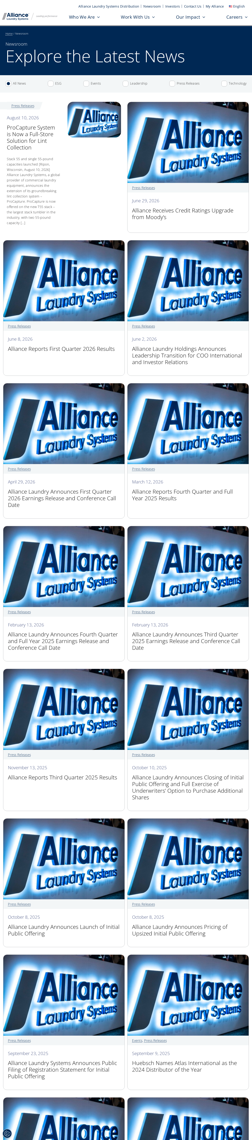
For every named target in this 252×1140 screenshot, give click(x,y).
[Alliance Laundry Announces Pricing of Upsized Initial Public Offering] (187, 821)
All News (19, 83)
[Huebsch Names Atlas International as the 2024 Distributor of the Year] (187, 957)
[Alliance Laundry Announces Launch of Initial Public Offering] (63, 821)
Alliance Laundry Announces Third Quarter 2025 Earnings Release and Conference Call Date (186, 637)
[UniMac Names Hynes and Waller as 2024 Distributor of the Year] (63, 1100)
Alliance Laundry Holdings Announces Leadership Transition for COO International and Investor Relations (187, 351)
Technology (237, 83)
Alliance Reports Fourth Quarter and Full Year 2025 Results (182, 490)
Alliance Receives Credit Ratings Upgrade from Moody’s (182, 209)
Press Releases (188, 83)
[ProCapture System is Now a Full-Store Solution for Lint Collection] (94, 104)
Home (9, 33)
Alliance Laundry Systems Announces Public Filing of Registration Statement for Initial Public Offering (62, 1065)
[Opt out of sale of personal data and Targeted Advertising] (7, 1133)
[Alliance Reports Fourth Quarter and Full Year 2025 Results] (187, 386)
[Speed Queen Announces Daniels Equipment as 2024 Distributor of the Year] (187, 1100)
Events (96, 83)
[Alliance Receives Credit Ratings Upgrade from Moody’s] (187, 104)
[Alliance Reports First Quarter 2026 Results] (63, 243)
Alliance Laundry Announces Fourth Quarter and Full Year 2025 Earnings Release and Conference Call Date (63, 637)
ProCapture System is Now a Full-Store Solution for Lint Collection (31, 133)
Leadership (138, 83)
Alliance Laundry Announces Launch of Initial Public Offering (64, 925)
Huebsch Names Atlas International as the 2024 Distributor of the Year (184, 1062)
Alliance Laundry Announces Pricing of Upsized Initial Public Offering (179, 925)
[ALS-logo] (29, 14)
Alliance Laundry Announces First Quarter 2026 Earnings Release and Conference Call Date (62, 494)
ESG (58, 83)
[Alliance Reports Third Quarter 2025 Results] (63, 671)
